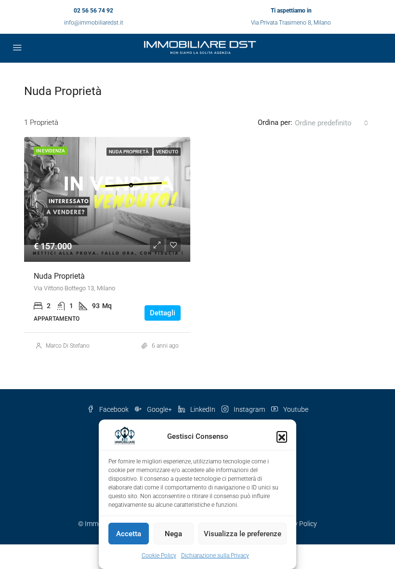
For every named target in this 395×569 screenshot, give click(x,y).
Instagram (249, 409)
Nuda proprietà (129, 151)
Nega (173, 533)
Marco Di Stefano (68, 345)
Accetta (128, 533)
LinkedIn (203, 409)
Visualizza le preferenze (242, 533)
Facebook (114, 409)
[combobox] (331, 123)
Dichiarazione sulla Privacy (215, 555)
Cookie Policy (159, 555)
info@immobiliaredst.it (93, 22)
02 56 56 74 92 (93, 10)
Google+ (159, 409)
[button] (282, 436)
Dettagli (162, 313)
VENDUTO (167, 151)
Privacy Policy (296, 524)
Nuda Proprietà (59, 276)
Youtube (295, 409)
